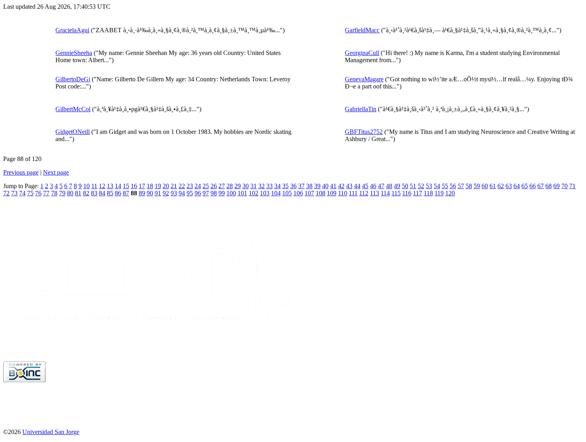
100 (231, 193)
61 (493, 186)
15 (126, 186)
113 (374, 193)
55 (445, 186)
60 (485, 186)
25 (206, 186)
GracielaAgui (72, 30)
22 (182, 186)
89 (142, 193)
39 (317, 186)
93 (174, 193)
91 (158, 193)
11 (94, 186)
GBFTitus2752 (364, 131)
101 (242, 193)
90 (150, 193)
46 (373, 186)
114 (385, 193)
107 (309, 193)
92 (166, 193)
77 (46, 193)
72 (6, 193)
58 (469, 186)
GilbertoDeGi (72, 79)
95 (190, 193)
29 (237, 186)
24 (198, 186)
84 (102, 193)
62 (501, 186)
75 (30, 193)
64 (516, 186)
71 (572, 186)
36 (293, 186)
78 (54, 193)
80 (70, 193)
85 (110, 193)
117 (417, 193)
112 (363, 193)
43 (349, 186)
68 (548, 186)
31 (253, 186)
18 (150, 186)
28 (229, 186)
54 (437, 186)
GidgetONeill (72, 131)
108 (320, 193)
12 (102, 186)
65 (524, 186)
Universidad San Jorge (50, 431)
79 (62, 193)
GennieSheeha (73, 52)
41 (333, 186)
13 (110, 186)
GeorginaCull (362, 52)
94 (182, 193)
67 (540, 186)
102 (253, 193)
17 (142, 186)
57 (461, 186)
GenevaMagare (364, 79)
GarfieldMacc (362, 30)
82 (86, 193)
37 (301, 186)
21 (174, 186)
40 (325, 186)
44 (357, 186)
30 (245, 186)
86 (118, 193)
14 (118, 186)
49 (397, 186)
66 (532, 186)
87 (126, 193)
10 (86, 186)
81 (78, 193)
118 (428, 193)
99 (221, 193)
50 (405, 186)
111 (353, 193)
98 (213, 193)
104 (276, 193)
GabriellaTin (360, 109)
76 (38, 193)
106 (298, 193)
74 (22, 193)
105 (287, 193)
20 (166, 186)
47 (381, 186)
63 (508, 186)
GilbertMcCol (72, 109)
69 (556, 186)
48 (389, 186)
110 (342, 193)
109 (331, 193)
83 (94, 193)
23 (190, 186)
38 (309, 186)
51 (413, 186)
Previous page (21, 172)
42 (341, 186)
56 (453, 186)
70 (564, 186)
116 (406, 193)
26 (213, 186)
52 (421, 186)
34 (277, 186)
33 (269, 186)
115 (396, 193)
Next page (56, 172)
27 (221, 186)
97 (206, 193)
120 (450, 193)
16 (134, 186)
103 (264, 193)
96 (198, 193)
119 (439, 193)
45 (365, 186)
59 (477, 186)
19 (158, 186)
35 (285, 186)
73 (14, 193)
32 (261, 186)
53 (429, 186)
